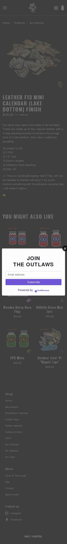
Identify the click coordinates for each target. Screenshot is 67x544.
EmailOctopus (43, 290)
